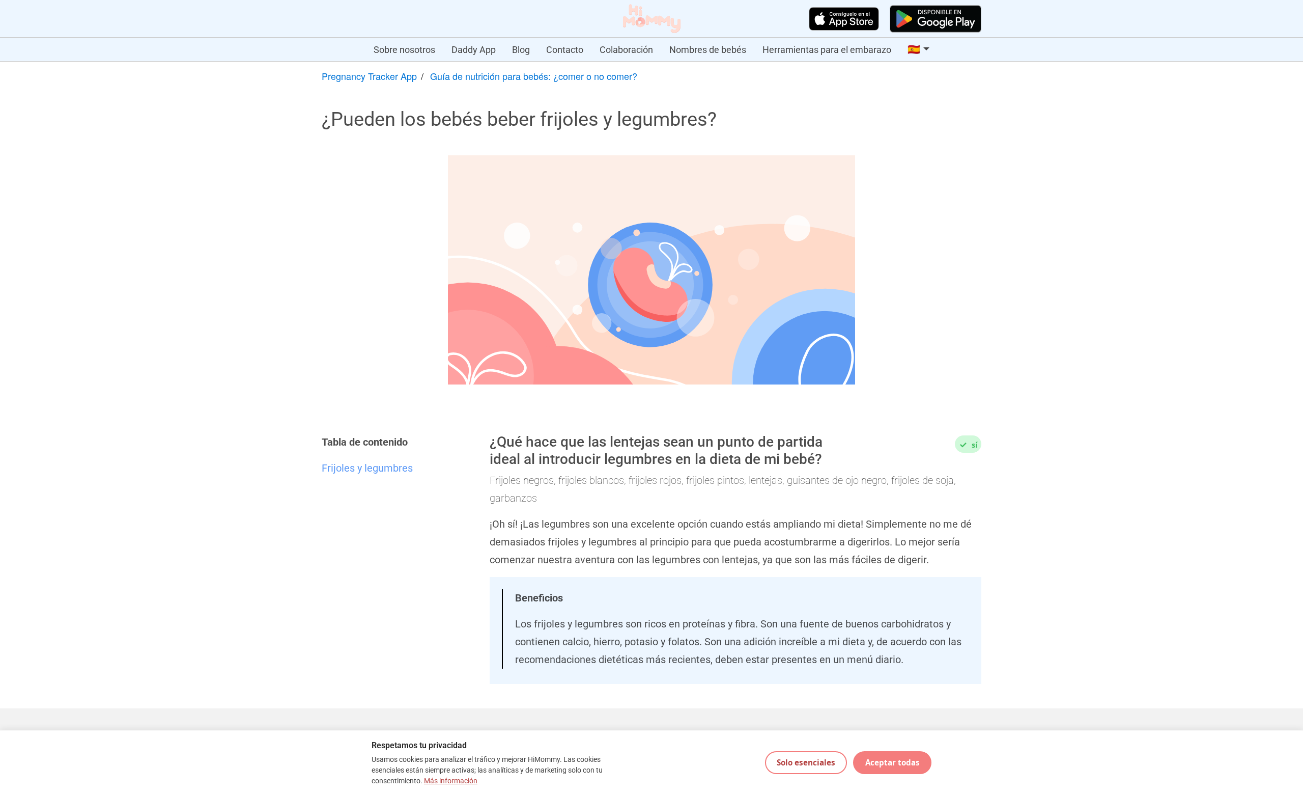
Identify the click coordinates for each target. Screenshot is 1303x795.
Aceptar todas (892, 762)
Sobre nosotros (404, 49)
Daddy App (473, 49)
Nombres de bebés (707, 49)
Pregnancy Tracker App (369, 76)
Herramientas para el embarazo (826, 49)
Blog (521, 49)
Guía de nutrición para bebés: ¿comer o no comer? (533, 76)
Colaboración (626, 49)
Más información (450, 781)
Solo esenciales (806, 762)
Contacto (564, 49)
